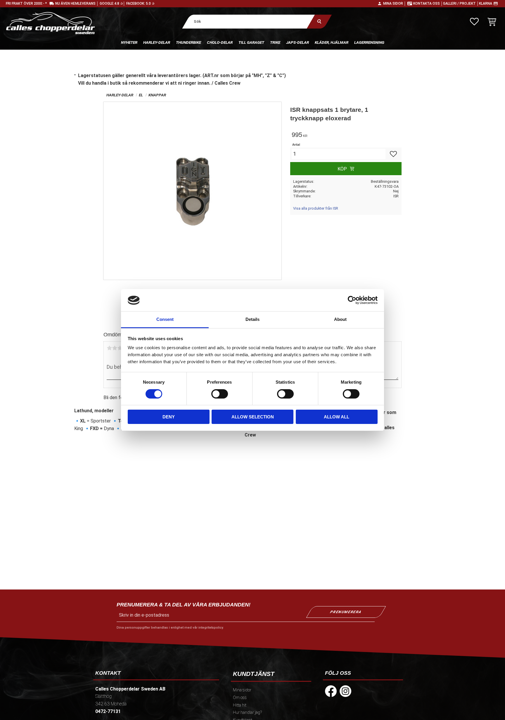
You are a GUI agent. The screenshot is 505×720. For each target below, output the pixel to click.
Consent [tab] (165, 319)
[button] (474, 21)
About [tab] (340, 319)
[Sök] (319, 21)
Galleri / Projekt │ (461, 3)
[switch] (219, 394)
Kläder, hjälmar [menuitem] (331, 42)
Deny (168, 417)
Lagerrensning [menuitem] (369, 42)
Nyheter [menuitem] (129, 42)
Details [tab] (252, 319)
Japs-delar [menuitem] (297, 42)
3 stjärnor (119, 348)
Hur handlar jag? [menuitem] (247, 712)
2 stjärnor (114, 348)
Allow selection (252, 417)
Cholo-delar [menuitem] (220, 42)
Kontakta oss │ (428, 3)
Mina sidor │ (394, 3)
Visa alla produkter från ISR (315, 208)
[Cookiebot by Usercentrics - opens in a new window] (352, 300)
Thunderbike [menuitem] (188, 42)
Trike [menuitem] (275, 42)
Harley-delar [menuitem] (156, 42)
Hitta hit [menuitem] (239, 705)
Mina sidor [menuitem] (242, 690)
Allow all (336, 417)
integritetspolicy (210, 627)
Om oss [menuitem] (240, 697)
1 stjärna (109, 348)
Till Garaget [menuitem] (251, 42)
